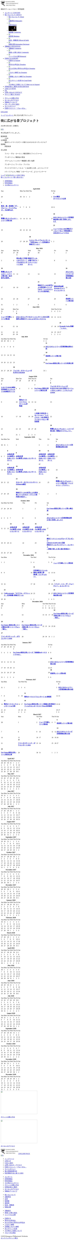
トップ (3, 115)
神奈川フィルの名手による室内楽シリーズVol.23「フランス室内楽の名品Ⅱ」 (27, 494)
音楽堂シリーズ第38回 (58, 673)
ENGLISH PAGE (24, 1153)
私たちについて (10, 1195)
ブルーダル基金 (10, 1233)
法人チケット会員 (11, 1228)
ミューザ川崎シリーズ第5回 (63, 563)
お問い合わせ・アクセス (13, 1165)
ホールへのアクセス (12, 100)
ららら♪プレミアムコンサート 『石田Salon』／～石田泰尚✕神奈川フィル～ (39, 242)
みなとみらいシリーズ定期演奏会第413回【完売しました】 (63, 219)
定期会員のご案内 (11, 1187)
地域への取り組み (11, 1213)
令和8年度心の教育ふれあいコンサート (15, 529)
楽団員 (7, 1203)
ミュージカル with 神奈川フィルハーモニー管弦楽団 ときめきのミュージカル (63, 231)
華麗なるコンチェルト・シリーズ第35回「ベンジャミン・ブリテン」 (64, 483)
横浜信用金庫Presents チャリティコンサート (59, 288)
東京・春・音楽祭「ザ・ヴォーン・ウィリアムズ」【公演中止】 (9, 208)
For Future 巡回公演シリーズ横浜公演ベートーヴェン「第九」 (10, 627)
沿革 (6, 1199)
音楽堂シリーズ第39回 (64, 723)
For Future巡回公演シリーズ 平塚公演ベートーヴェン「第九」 (64, 615)
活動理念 (8, 1197)
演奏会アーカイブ (11, 102)
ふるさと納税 (9, 1224)
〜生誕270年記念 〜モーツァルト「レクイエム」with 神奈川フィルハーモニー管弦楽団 (41, 417)
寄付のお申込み (10, 1220)
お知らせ (8, 1161)
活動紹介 (8, 1210)
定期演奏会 (8, 181)
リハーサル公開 (10, 1215)
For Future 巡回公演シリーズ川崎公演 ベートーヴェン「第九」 (32, 627)
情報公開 (8, 1207)
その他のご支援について (13, 1231)
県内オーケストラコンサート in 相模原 (37, 696)
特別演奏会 (8, 183)
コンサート (10, 115)
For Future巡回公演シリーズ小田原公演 (59, 363)
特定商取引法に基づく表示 (14, 1173)
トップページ (9, 1159)
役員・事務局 (9, 1205)
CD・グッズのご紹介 (12, 104)
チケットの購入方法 (12, 98)
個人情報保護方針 (11, 1171)
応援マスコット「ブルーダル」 (16, 108)
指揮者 (7, 1201)
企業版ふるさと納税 (12, 1226)
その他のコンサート (12, 185)
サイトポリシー (10, 106)
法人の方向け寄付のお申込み (15, 1222)
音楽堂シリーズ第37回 (53, 356)
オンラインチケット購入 (9, 1238)
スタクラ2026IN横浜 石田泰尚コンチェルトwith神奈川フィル (8, 389)
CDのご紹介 (9, 1163)
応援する (8, 1218)
